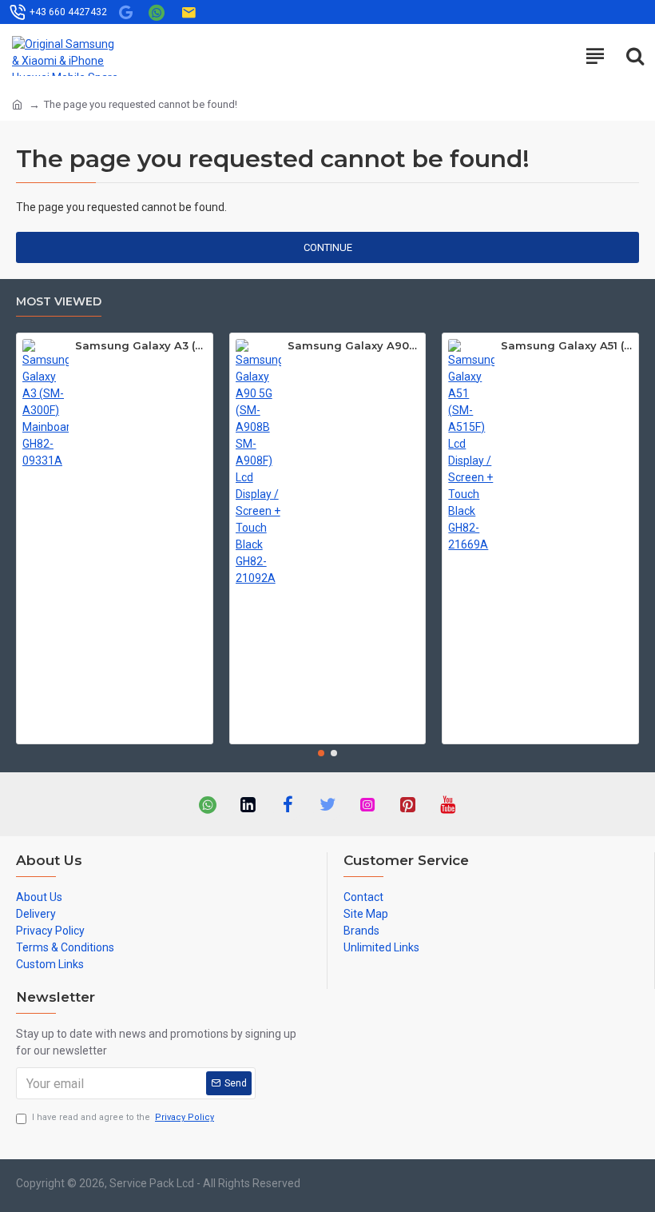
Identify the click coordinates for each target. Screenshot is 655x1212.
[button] (321, 753)
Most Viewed (58, 302)
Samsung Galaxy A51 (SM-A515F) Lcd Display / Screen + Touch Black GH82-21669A (567, 345)
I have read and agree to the (123, 1117)
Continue (328, 247)
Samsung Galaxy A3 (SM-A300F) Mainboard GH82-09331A (141, 345)
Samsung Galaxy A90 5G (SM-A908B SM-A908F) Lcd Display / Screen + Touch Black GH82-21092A (353, 345)
